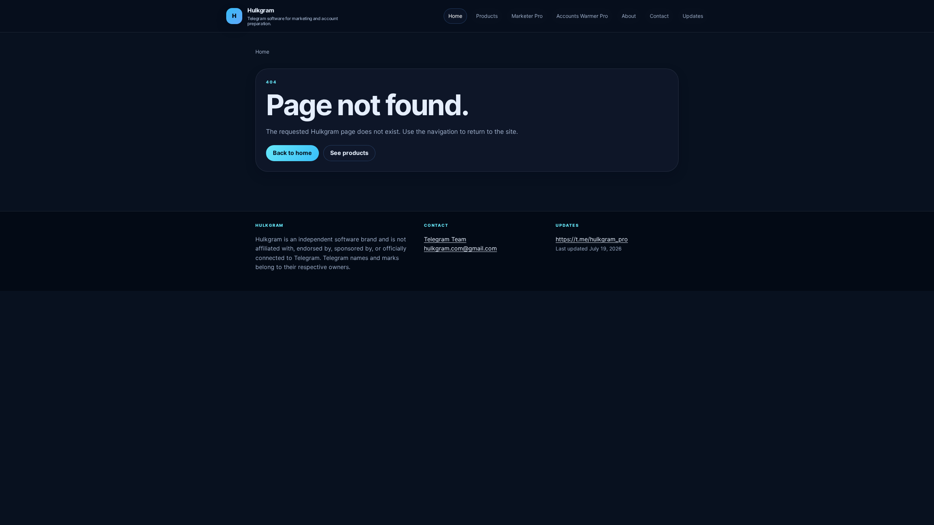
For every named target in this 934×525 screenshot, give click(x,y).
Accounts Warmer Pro (582, 16)
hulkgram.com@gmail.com (460, 248)
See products (349, 152)
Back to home (292, 152)
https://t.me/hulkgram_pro (592, 239)
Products (487, 16)
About (629, 16)
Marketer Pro (527, 16)
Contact (659, 16)
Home (455, 16)
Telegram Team (445, 239)
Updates (693, 16)
